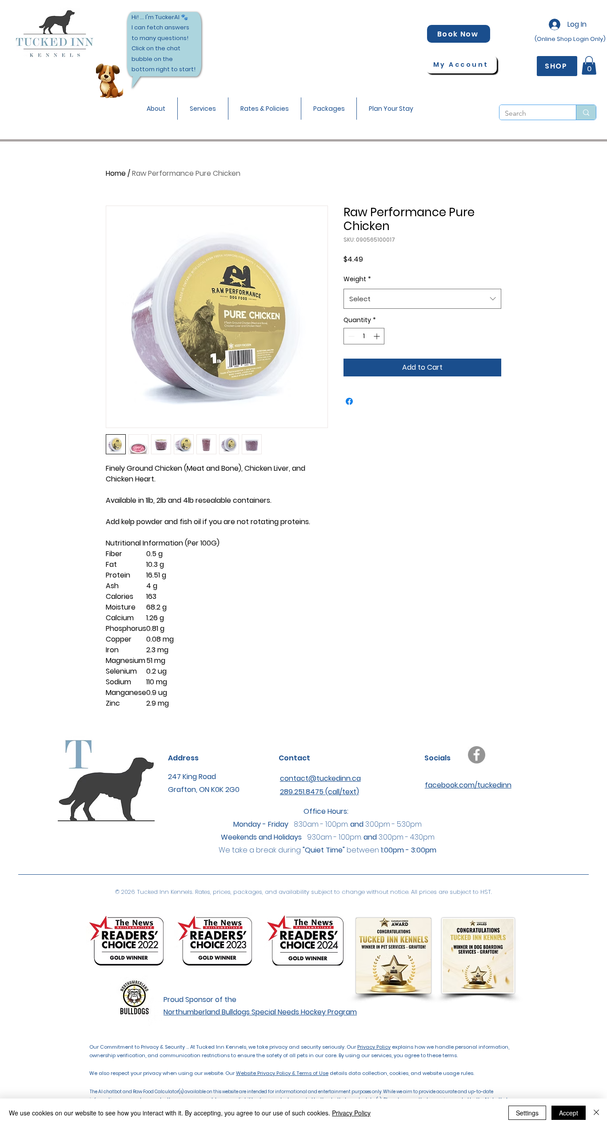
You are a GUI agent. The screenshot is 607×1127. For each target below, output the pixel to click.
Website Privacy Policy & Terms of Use (282, 1073)
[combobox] (422, 299)
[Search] (586, 112)
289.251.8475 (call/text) (319, 792)
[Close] (596, 1113)
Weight (357, 279)
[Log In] (552, 25)
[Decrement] (350, 336)
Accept (568, 1112)
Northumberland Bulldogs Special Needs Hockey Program (260, 1012)
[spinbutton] (364, 336)
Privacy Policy (374, 1046)
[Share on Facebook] (349, 401)
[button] (156, 108)
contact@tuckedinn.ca (320, 778)
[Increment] (377, 336)
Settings (527, 1112)
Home (116, 173)
